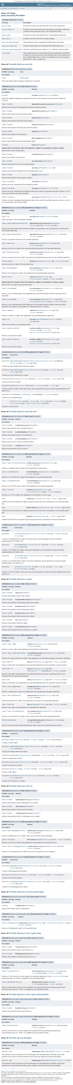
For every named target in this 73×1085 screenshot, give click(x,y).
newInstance (46, 328)
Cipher (14, 644)
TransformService (13, 971)
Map (49, 197)
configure (41, 95)
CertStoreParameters (33, 492)
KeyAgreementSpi (25, 755)
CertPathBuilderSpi (33, 544)
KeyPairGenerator (13, 252)
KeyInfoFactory (12, 1025)
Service (12, 401)
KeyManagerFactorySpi (31, 866)
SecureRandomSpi (25, 394)
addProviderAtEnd (47, 1051)
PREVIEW (11, 661)
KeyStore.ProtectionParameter (40, 332)
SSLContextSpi (23, 875)
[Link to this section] (34, 64)
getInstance (55, 223)
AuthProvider (24, 78)
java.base (4, 8)
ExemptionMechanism (18, 653)
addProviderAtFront (48, 1060)
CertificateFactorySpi (37, 533)
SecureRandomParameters (38, 301)
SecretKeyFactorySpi (30, 775)
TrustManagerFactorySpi (33, 881)
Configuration (12, 923)
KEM (8, 679)
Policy (9, 277)
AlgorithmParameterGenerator (17, 223)
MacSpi (15, 769)
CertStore (10, 489)
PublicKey (43, 498)
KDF (8, 662)
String (48, 95)
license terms (55, 1)
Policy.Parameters (36, 279)
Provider (22, 8)
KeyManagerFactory (18, 830)
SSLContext (11, 839)
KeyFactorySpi (23, 379)
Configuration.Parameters (56, 923)
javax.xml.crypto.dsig (9, 46)
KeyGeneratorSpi (25, 762)
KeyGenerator (16, 695)
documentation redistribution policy (46, 1080)
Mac (13, 704)
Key (54, 720)
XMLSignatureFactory (14, 982)
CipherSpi (18, 739)
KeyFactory (11, 243)
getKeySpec (49, 720)
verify (36, 498)
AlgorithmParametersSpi (33, 370)
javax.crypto (6, 35)
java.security (13, 8)
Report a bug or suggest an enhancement (13, 1071)
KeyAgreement (16, 686)
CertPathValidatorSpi (35, 555)
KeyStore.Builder (13, 328)
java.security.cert (8, 29)
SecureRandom (11, 288)
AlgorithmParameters (14, 234)
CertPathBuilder (13, 472)
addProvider (40, 216)
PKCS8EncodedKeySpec (9, 720)
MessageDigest (12, 268)
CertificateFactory (18, 463)
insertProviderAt (42, 319)
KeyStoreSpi (21, 385)
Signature (10, 310)
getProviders (42, 181)
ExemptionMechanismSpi (32, 746)
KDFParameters (32, 671)
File (45, 330)
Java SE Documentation (44, 1072)
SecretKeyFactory (18, 711)
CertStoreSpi (26, 567)
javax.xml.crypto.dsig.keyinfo (12, 49)
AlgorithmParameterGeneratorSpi (42, 361)
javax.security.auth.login (10, 42)
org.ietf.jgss (6, 53)
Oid (64, 1051)
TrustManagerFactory (19, 846)
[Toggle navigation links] (2, 4)
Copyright (4, 1079)
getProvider (57, 104)
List (11, 403)
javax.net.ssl (6, 38)
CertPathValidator (13, 481)
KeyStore (10, 261)
